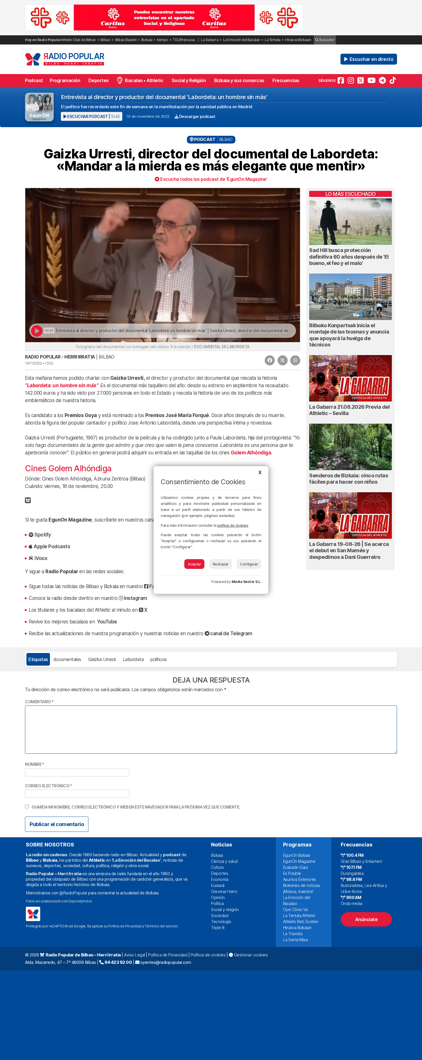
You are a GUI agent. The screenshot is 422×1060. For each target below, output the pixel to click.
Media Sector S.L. (247, 582)
